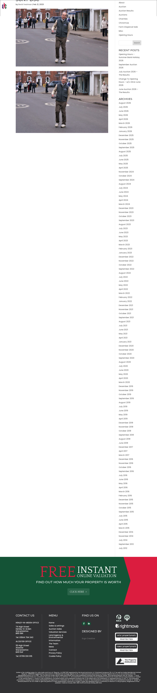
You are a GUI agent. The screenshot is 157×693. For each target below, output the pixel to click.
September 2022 (126, 269)
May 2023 (123, 236)
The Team (132, 5)
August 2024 (125, 184)
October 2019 (125, 394)
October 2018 (125, 431)
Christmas (124, 23)
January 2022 (125, 301)
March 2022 (124, 293)
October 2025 (125, 143)
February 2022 (125, 297)
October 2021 (125, 313)
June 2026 (124, 111)
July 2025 (123, 155)
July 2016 (123, 475)
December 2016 (126, 459)
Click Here (77, 591)
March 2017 (124, 455)
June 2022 (123, 281)
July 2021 (123, 325)
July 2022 (123, 277)
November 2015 (126, 503)
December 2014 (126, 532)
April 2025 (123, 167)
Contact (150, 5)
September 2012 (126, 544)
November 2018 (126, 426)
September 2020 (126, 358)
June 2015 (123, 520)
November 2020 (126, 350)
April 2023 (123, 240)
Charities (123, 19)
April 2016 (123, 487)
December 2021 (126, 305)
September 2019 (126, 398)
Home (122, 5)
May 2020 (123, 374)
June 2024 (124, 192)
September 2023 (126, 220)
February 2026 (125, 127)
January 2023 (125, 252)
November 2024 (126, 171)
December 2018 (126, 422)
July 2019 (123, 406)
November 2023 (126, 212)
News (141, 5)
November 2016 (126, 463)
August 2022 (125, 273)
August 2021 (124, 321)
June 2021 (123, 329)
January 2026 (125, 131)
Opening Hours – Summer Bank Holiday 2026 (129, 57)
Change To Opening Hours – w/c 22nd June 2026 (129, 82)
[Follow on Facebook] (84, 624)
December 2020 (126, 346)
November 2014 (126, 536)
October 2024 (125, 176)
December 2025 (126, 135)
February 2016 (125, 495)
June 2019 (123, 410)
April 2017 (123, 451)
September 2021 (126, 317)
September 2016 (126, 471)
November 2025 (126, 139)
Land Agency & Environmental (140, 8)
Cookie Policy (55, 656)
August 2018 (124, 439)
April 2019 (123, 418)
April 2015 (123, 524)
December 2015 (126, 499)
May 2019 (123, 414)
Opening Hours (126, 35)
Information (54, 640)
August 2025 (125, 151)
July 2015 (123, 516)
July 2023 (123, 228)
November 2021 (126, 309)
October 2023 (125, 216)
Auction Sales (91, 8)
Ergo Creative (88, 638)
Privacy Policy (55, 653)
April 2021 (123, 337)
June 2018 (123, 443)
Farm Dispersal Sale (128, 27)
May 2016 (123, 483)
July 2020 (123, 366)
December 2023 (126, 208)
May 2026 (123, 115)
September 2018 (126, 435)
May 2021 (123, 333)
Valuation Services (112, 8)
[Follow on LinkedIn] (89, 624)
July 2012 (123, 548)
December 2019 (126, 386)
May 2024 (123, 196)
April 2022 (123, 289)
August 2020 (125, 362)
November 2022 (126, 261)
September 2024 (126, 180)
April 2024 (123, 200)
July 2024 (123, 188)
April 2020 (123, 378)
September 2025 (126, 147)
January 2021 (125, 341)
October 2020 (125, 354)
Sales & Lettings (71, 8)
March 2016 (124, 491)
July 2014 (123, 540)
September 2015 (126, 511)
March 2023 (124, 244)
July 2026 (123, 107)
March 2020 (124, 382)
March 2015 (124, 528)
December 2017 (126, 447)
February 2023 (125, 248)
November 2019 (126, 390)
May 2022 (123, 285)
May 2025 (123, 163)
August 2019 (124, 402)
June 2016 (123, 479)
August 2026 (125, 103)
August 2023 (125, 224)
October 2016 (125, 467)
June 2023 (123, 232)
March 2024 (124, 204)
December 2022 (126, 256)
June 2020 (124, 370)
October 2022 (125, 265)
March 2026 (124, 123)
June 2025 (124, 159)
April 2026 (123, 119)
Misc (121, 31)
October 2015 (125, 507)
